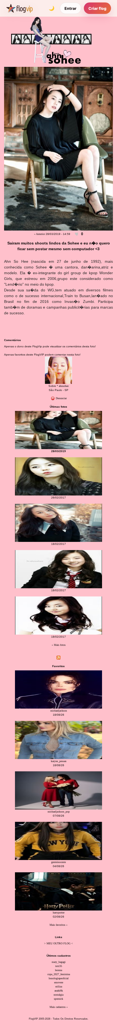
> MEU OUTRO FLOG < (58, 943)
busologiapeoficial (59, 978)
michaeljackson (58, 710)
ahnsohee (64, 385)
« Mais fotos (59, 644)
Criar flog (97, 8)
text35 (58, 966)
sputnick (58, 998)
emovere (58, 982)
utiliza (58, 986)
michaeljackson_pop (59, 811)
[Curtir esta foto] (76, 234)
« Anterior (39, 233)
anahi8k (58, 990)
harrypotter (58, 912)
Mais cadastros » (59, 1006)
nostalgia (58, 994)
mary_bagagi (59, 961)
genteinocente (58, 862)
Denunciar (61, 398)
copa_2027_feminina (58, 974)
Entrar (70, 8)
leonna (58, 970)
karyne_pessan (58, 761)
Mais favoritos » (58, 924)
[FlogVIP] (19, 8)
